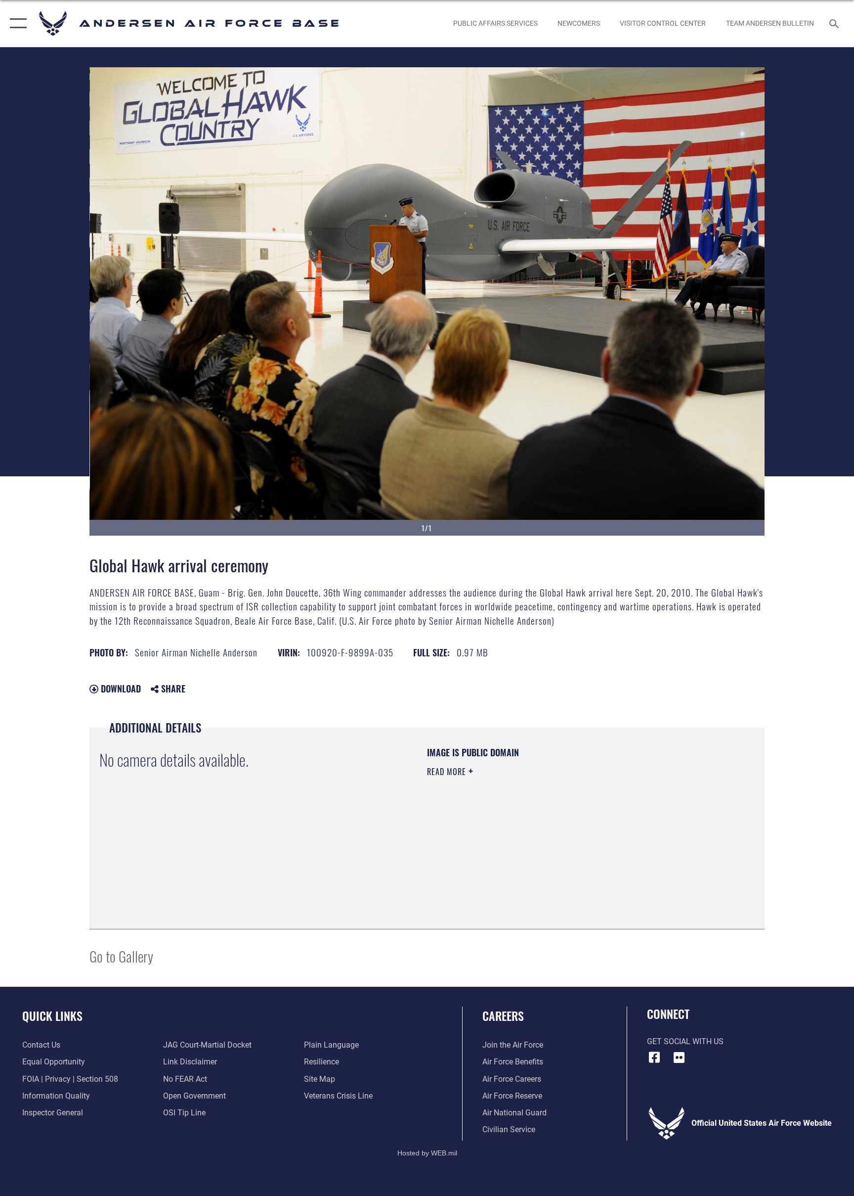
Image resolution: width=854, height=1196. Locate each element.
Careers (503, 1015)
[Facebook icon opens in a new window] (654, 1057)
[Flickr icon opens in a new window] (679, 1057)
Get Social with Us (685, 1041)
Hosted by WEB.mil (427, 1153)
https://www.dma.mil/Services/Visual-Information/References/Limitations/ (543, 834)
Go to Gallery (121, 955)
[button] (16, 23)
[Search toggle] (835, 23)
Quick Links (52, 1015)
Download (119, 688)
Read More (448, 772)
